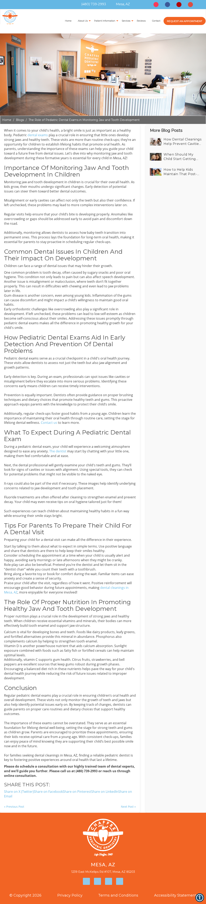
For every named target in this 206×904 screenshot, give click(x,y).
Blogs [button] (20, 120)
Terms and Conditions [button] (118, 895)
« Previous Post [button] (14, 806)
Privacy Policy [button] (69, 895)
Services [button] (126, 20)
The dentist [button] (57, 451)
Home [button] (68, 20)
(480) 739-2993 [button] (93, 4)
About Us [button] (83, 20)
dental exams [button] (38, 135)
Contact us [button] (49, 422)
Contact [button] (156, 20)
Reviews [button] (141, 20)
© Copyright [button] (25, 895)
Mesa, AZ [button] (122, 4)
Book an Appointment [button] (185, 21)
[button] (176, 142)
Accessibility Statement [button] (175, 895)
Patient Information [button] (104, 20)
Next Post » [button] (128, 806)
